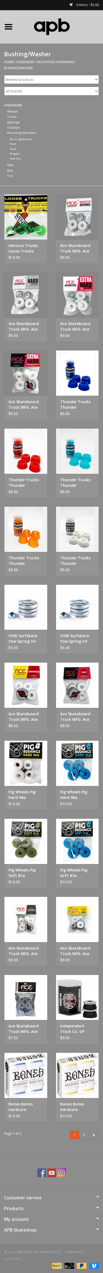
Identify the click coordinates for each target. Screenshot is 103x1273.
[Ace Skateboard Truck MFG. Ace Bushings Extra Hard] (26, 373)
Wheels (12, 111)
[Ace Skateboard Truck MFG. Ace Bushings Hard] (26, 919)
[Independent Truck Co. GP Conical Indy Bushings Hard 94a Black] (77, 997)
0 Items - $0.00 (87, 4)
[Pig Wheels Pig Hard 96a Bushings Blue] (77, 763)
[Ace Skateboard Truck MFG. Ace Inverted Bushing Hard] (26, 295)
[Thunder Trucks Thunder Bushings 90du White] (77, 529)
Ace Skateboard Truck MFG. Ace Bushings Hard (24, 950)
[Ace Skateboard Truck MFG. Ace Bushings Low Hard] (77, 685)
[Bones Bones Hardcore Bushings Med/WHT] (77, 1075)
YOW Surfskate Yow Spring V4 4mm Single (23, 638)
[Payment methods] (56, 1265)
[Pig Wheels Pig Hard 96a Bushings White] (26, 763)
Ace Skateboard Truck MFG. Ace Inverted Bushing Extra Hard (76, 326)
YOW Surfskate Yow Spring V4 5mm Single (74, 638)
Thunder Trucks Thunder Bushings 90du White (75, 560)
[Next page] (94, 1135)
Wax (10, 170)
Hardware (25, 62)
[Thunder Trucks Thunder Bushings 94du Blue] (77, 451)
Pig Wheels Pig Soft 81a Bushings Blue (73, 872)
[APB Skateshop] (60, 26)
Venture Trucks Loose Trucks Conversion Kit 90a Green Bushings (23, 248)
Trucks (11, 117)
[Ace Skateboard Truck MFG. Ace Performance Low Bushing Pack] (26, 997)
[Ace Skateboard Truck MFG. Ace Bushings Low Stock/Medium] (26, 685)
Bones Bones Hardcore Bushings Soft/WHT (21, 1106)
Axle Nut (15, 158)
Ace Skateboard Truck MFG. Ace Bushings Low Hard (75, 716)
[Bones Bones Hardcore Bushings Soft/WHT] (26, 1075)
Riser (13, 149)
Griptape (13, 127)
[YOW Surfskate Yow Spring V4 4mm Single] (26, 607)
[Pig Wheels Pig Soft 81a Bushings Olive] (26, 841)
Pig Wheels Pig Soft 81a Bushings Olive (22, 872)
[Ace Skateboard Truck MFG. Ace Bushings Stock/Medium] (77, 919)
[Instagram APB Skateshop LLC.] (61, 1172)
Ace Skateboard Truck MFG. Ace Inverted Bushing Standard (76, 248)
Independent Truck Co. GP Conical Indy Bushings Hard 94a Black (74, 1028)
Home (9, 62)
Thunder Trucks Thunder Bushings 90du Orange (24, 560)
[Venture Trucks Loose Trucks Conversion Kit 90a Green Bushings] (26, 217)
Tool (10, 176)
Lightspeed (12, 1258)
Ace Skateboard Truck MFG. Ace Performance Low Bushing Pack (25, 1028)
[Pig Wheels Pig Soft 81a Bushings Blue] (77, 841)
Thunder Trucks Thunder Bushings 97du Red (24, 482)
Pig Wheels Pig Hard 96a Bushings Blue (73, 794)
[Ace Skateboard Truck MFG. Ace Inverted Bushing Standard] (77, 217)
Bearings (13, 122)
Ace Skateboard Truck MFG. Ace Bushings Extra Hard (24, 404)
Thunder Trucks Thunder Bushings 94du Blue (75, 482)
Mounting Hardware (55, 62)
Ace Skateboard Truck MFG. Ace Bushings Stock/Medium (75, 950)
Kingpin (15, 153)
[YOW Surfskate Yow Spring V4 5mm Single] (77, 607)
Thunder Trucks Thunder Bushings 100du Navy (75, 404)
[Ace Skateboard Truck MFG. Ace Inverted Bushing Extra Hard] (77, 295)
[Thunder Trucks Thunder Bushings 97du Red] (26, 451)
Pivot (13, 144)
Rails (10, 165)
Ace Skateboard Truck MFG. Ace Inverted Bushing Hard (25, 326)
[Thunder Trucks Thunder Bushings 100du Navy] (77, 373)
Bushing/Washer (18, 68)
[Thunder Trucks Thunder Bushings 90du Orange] (26, 529)
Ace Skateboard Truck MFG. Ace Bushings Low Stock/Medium (24, 716)
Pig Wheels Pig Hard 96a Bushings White (23, 794)
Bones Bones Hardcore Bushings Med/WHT (72, 1106)
